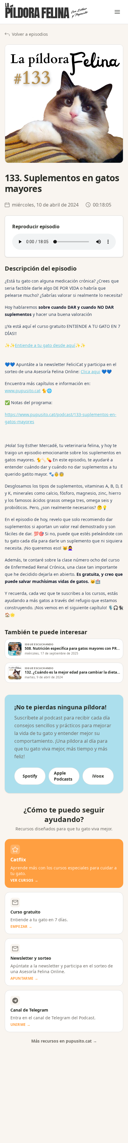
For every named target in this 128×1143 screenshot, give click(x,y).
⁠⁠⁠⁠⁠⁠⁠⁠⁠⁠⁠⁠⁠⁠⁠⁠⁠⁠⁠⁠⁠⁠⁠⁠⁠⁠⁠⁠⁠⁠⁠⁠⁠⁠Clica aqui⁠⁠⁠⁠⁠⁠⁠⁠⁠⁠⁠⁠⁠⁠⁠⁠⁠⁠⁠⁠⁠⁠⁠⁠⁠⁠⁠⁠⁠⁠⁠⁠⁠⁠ (90, 371)
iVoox (98, 776)
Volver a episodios (30, 34)
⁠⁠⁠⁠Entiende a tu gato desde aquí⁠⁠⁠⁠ (45, 345)
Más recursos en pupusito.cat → (64, 1041)
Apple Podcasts (63, 776)
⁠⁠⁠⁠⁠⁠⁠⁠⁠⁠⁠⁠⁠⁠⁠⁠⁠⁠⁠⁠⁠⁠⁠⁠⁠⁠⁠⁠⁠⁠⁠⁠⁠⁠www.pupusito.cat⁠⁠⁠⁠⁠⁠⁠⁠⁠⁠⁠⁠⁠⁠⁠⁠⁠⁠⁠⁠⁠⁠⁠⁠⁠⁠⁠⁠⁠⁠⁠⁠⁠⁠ (22, 390)
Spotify (30, 776)
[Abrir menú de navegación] (117, 12)
